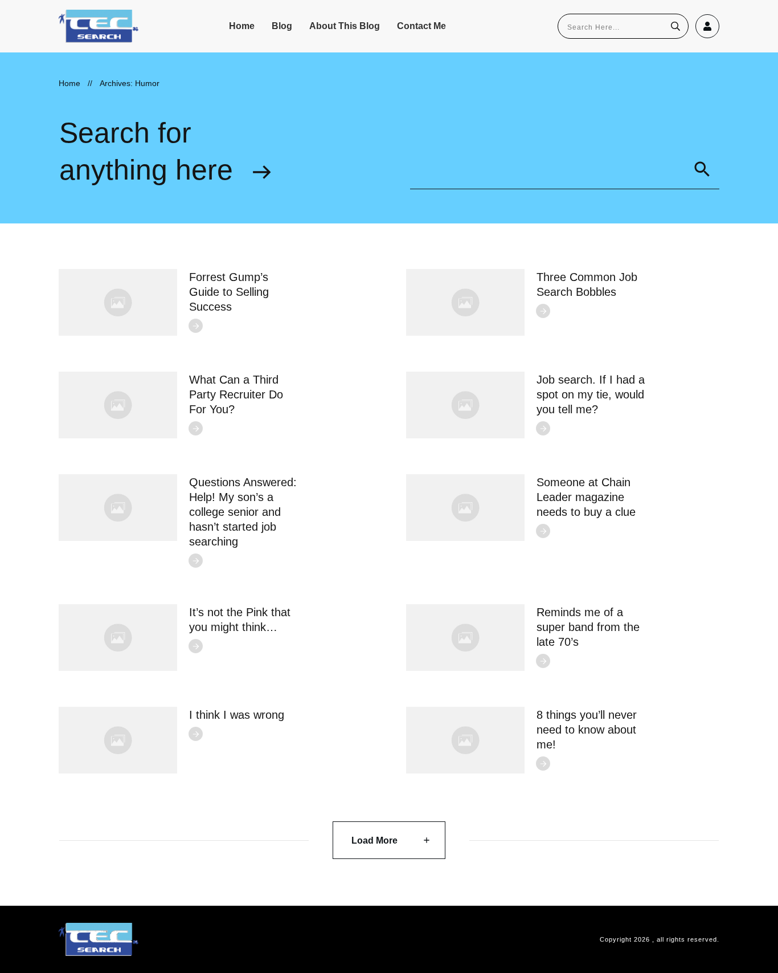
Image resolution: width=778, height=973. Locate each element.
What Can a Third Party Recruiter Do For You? (236, 394)
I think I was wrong (236, 715)
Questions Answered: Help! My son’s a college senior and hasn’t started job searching (243, 512)
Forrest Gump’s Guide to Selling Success (229, 292)
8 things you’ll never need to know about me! (587, 730)
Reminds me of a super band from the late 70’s (588, 627)
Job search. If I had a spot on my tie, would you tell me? (591, 394)
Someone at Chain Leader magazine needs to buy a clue (586, 497)
